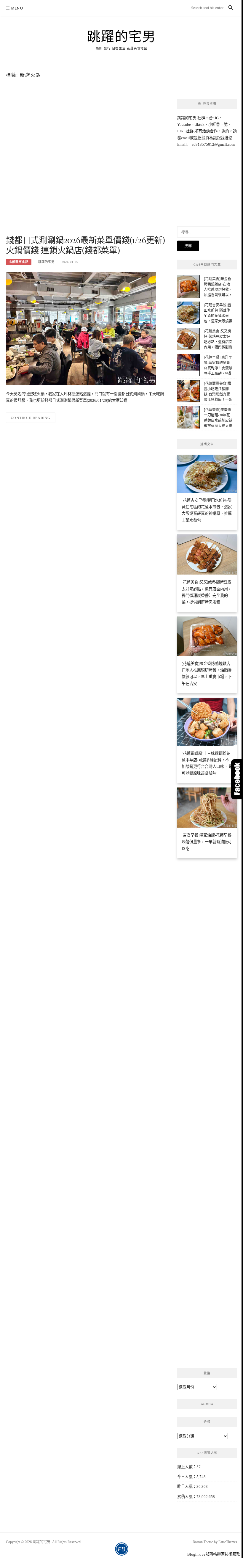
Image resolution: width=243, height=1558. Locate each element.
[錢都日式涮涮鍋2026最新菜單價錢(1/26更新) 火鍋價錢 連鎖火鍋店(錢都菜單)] (81, 328)
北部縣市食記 (18, 261)
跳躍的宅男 (121, 36)
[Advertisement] (86, 166)
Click (237, 779)
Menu (17, 8)
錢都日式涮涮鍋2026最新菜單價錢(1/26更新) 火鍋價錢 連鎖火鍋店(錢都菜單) (85, 244)
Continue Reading (31, 418)
